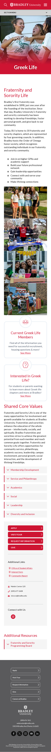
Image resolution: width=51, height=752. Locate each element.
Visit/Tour (16, 678)
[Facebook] (13, 733)
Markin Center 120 (18, 586)
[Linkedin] (37, 733)
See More (25, 352)
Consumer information (27, 746)
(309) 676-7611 (25, 720)
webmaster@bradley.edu (25, 723)
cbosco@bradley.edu (19, 596)
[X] (19, 733)
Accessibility (26, 744)
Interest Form (17, 572)
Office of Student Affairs (21, 568)
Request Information (20, 685)
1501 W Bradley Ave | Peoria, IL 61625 (25, 726)
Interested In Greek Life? (25, 378)
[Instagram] (25, 733)
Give (14, 692)
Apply (15, 670)
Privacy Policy (35, 744)
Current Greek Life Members (25, 335)
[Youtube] (31, 733)
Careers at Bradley (19, 699)
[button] (25, 203)
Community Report (19, 576)
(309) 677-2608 (17, 591)
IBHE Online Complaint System (29, 747)
